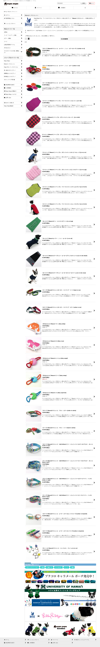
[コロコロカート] (78, 602)
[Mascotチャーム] (42, 602)
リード (66, 567)
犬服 (43, 567)
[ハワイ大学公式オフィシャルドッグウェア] (60, 591)
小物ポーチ (49, 567)
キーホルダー (59, 567)
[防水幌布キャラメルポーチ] (60, 576)
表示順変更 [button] (65, 39)
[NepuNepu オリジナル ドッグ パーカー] (60, 629)
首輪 (73, 567)
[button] (85, 8)
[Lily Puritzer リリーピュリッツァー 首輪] (60, 614)
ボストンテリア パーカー (32, 567)
